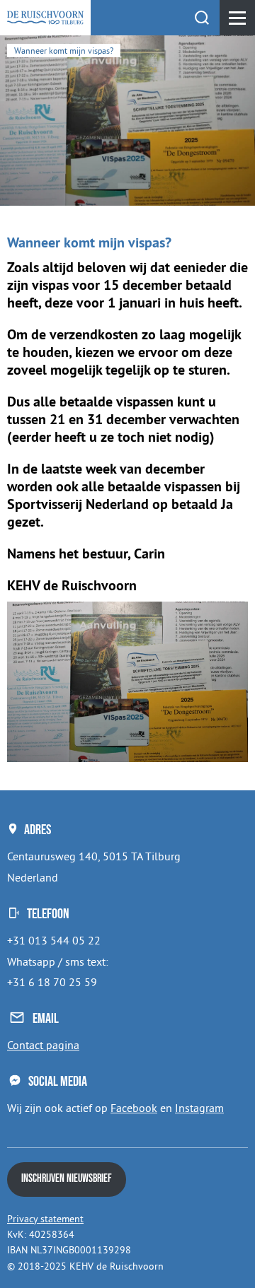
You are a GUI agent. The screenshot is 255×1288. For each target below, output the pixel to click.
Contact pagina (43, 1045)
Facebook (133, 1108)
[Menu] (237, 17)
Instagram (199, 1108)
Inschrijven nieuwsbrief (66, 1178)
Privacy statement (45, 1218)
